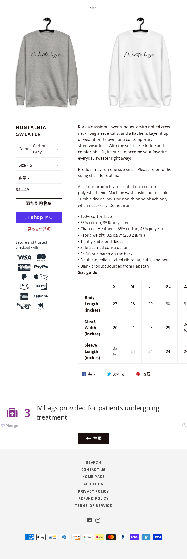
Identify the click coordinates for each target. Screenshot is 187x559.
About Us (93, 484)
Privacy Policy (93, 491)
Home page (93, 476)
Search (93, 462)
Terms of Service (93, 505)
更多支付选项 (39, 229)
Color (24, 149)
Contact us (93, 469)
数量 (23, 178)
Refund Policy (93, 498)
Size (22, 165)
